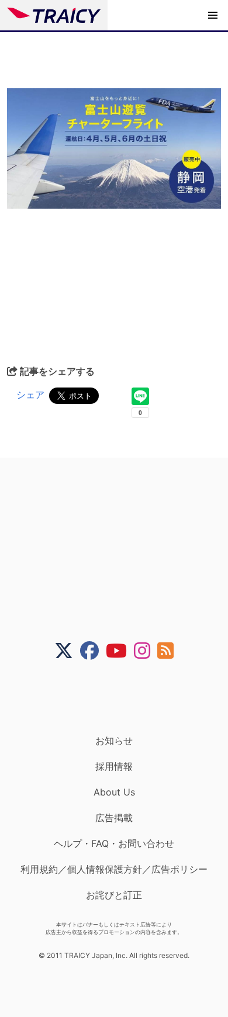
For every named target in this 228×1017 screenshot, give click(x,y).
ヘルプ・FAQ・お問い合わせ (114, 843)
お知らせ (114, 740)
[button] (213, 15)
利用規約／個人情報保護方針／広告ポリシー (114, 869)
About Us (114, 792)
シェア (30, 394)
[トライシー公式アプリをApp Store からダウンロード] (121, 697)
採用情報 (114, 766)
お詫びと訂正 (114, 895)
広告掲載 (114, 818)
